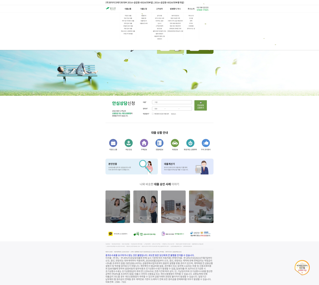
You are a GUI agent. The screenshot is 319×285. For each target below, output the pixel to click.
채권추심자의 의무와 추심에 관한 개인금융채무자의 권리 (155, 246)
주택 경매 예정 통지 (175, 23)
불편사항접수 (159, 34)
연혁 (191, 21)
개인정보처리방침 (116, 244)
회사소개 (191, 8)
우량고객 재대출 (128, 34)
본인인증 (159, 28)
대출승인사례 (143, 23)
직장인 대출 (128, 16)
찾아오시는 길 (191, 28)
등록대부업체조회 (187, 246)
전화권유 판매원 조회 (175, 28)
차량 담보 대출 (128, 28)
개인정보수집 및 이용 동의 (161, 114)
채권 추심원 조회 (175, 18)
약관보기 (173, 114)
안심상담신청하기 (200, 106)
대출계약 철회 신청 (159, 36)
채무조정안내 (175, 16)
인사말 (191, 18)
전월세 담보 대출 (128, 26)
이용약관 (108, 244)
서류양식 (159, 39)
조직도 (191, 23)
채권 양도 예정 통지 (175, 26)
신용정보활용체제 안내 (176, 246)
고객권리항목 (159, 26)
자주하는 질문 (159, 21)
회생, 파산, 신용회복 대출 (128, 31)
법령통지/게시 (175, 8)
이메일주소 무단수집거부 (168, 244)
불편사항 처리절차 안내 (159, 31)
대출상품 (128, 8)
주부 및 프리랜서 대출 (128, 21)
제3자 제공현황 (125, 244)
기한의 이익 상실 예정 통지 (175, 21)
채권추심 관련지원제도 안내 (133, 246)
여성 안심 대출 (128, 18)
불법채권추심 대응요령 (197, 244)
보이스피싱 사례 (159, 18)
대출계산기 (144, 21)
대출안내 (143, 16)
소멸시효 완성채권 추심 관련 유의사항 (115, 246)
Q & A (159, 23)
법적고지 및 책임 (156, 244)
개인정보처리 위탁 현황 (136, 244)
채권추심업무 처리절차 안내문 (183, 244)
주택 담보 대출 (128, 23)
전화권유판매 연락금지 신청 (175, 31)
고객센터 (159, 8)
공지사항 (159, 16)
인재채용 (191, 26)
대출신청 (143, 8)
